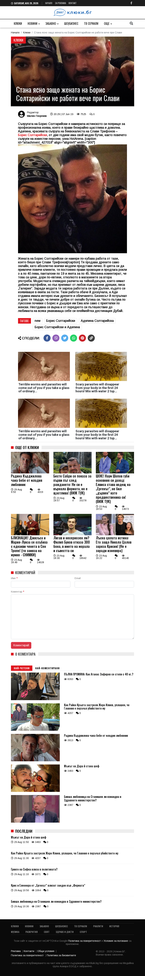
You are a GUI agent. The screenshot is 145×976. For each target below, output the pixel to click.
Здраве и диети (65, 932)
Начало (48, 3)
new (37, 321)
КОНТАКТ (73, 3)
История (114, 926)
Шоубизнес (71, 23)
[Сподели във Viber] (55, 338)
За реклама (60, 3)
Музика (15, 932)
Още (106, 23)
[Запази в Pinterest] (82, 338)
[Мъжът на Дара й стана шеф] (35, 791)
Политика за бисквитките (61, 955)
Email (78, 578)
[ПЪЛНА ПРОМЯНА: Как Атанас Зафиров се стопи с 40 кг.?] (35, 699)
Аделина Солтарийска (97, 321)
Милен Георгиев (37, 116)
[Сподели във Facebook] (47, 338)
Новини (32, 23)
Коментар (17, 591)
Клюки (18, 23)
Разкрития (31, 932)
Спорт (83, 932)
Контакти (29, 951)
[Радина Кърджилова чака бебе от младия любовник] (30, 472)
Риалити (98, 926)
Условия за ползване (116, 940)
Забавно (50, 23)
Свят (47, 932)
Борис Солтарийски (60, 321)
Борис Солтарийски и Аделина (57, 327)
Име (14, 578)
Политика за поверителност (85, 940)
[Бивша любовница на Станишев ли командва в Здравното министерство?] (35, 821)
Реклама (16, 951)
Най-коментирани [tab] (47, 668)
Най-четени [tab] (22, 668)
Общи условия (45, 951)
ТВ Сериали (91, 23)
